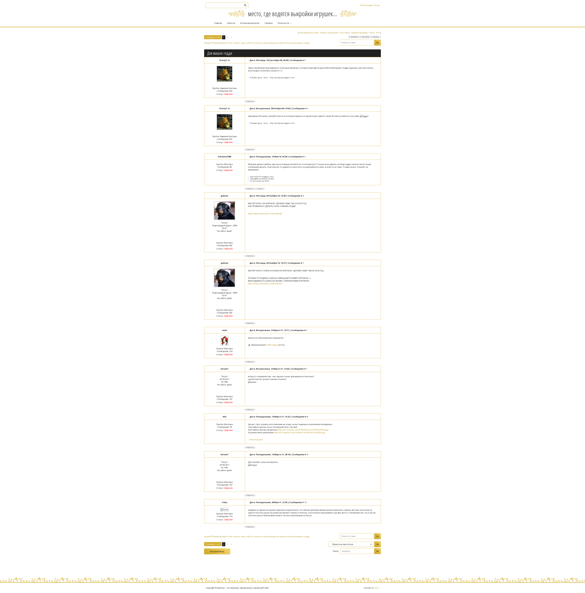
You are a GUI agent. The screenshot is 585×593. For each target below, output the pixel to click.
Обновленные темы (309, 32)
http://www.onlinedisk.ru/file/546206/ (265, 213)
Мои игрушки (256, 439)
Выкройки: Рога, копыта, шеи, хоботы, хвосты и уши (242, 42)
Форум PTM (209, 42)
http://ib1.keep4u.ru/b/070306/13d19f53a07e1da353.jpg (299, 432)
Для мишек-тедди (300, 42)
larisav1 (224, 368)
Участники (344, 32)
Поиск (372, 32)
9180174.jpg (271, 344)
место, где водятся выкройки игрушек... (292, 13)
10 (305, 502)
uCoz (377, 587)
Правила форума (359, 32)
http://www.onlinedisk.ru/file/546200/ (265, 283)
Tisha (224, 502)
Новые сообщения (329, 32)
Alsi (224, 416)
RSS (378, 32)
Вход (377, 5)
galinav (224, 195)
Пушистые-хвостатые (280, 42)
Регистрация (366, 5)
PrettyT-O (224, 60)
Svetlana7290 (224, 156)
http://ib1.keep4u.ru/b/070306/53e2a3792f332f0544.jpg (303, 429)
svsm (224, 330)
